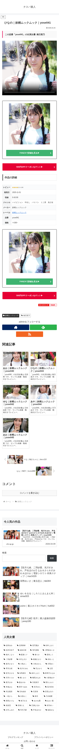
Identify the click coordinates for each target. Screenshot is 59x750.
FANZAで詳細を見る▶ (30, 153)
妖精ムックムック (19, 212)
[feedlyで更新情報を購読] (43, 327)
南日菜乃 (26, 315)
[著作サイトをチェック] (15, 327)
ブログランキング (15, 737)
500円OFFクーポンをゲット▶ (29, 167)
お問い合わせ (29, 741)
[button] (53, 490)
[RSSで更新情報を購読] (29, 334)
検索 (4, 553)
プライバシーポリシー (43, 737)
